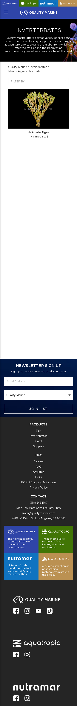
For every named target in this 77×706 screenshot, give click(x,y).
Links (38, 477)
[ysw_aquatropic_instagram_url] (27, 655)
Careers (39, 461)
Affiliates (38, 472)
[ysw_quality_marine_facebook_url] (16, 611)
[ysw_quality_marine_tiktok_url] (50, 611)
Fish (38, 430)
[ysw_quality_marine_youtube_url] (38, 611)
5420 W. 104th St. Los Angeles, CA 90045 (38, 518)
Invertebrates (38, 436)
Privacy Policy (39, 487)
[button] (38, 81)
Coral (38, 441)
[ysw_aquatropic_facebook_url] (16, 655)
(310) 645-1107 (39, 502)
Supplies (38, 446)
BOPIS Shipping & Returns (38, 482)
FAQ (38, 466)
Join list (39, 409)
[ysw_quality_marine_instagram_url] (27, 611)
